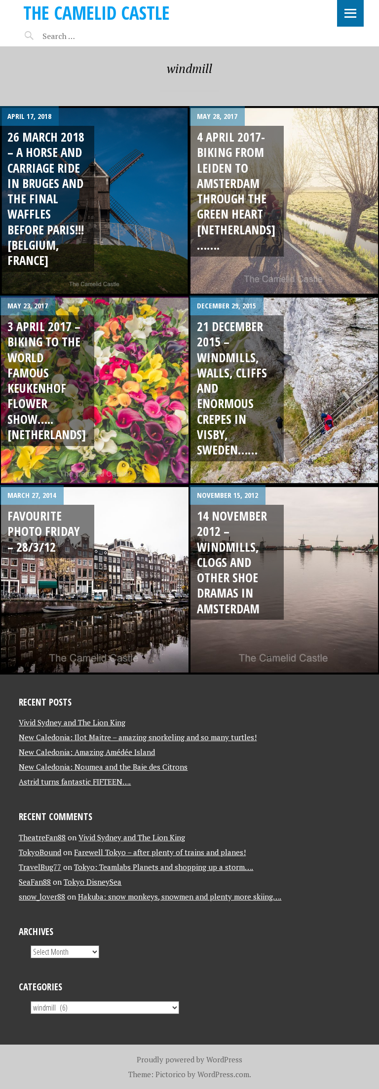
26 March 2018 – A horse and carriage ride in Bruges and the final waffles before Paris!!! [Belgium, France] (45, 198)
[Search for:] (83, 36)
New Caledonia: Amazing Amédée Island (87, 752)
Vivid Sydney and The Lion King (72, 722)
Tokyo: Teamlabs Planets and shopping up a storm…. (163, 867)
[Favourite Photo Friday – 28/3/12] (95, 580)
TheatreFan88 (42, 837)
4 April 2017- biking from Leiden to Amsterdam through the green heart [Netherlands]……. (236, 190)
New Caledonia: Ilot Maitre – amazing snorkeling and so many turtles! (138, 737)
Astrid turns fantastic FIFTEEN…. (75, 782)
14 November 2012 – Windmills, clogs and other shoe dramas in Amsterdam (232, 562)
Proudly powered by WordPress (189, 1059)
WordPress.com (223, 1074)
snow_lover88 (42, 896)
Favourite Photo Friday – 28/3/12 (43, 531)
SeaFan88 (35, 882)
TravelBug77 (40, 867)
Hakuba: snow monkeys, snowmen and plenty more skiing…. (179, 896)
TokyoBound (40, 852)
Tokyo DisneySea (92, 882)
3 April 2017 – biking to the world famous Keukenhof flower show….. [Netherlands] (46, 380)
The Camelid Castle (96, 12)
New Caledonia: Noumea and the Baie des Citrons (103, 767)
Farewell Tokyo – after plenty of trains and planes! (160, 852)
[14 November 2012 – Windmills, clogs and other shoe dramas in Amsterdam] (284, 580)
